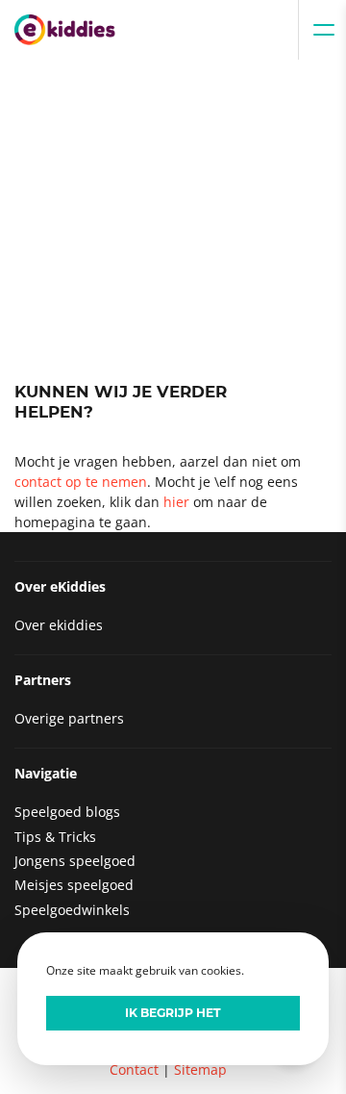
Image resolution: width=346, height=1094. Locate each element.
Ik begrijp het (173, 1012)
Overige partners (69, 718)
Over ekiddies (58, 625)
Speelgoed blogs (67, 811)
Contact (134, 1069)
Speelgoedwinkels (72, 910)
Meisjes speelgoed (74, 885)
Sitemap (200, 1069)
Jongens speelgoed (75, 861)
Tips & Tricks (55, 836)
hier (176, 502)
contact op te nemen (80, 481)
